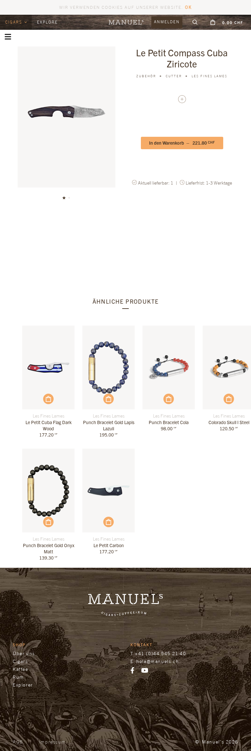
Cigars (14, 22)
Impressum (52, 741)
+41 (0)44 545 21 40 (160, 653)
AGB (18, 741)
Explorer (23, 685)
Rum (18, 677)
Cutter (174, 76)
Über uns (24, 653)
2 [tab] (69, 198)
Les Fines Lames (209, 76)
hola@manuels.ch (157, 661)
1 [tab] (64, 198)
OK (188, 7)
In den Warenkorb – (182, 143)
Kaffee (20, 669)
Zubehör (146, 76)
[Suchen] (195, 22)
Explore (47, 22)
